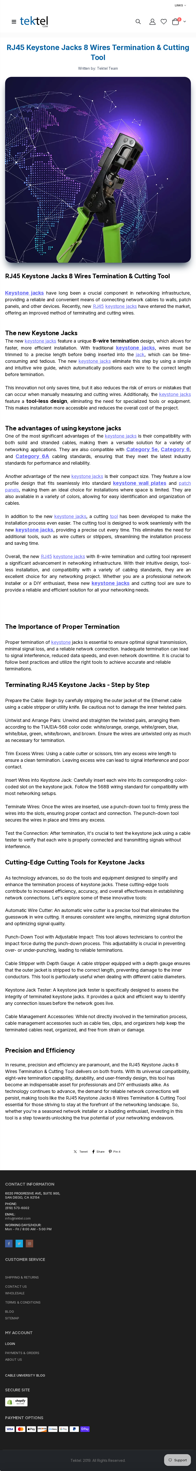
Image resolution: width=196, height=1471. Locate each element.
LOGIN (10, 1344)
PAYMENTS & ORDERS (22, 1353)
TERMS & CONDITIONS (23, 1302)
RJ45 (98, 306)
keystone (61, 642)
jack (140, 354)
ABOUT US (13, 1359)
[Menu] (14, 22)
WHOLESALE (14, 1293)
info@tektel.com (18, 1218)
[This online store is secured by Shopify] (16, 1402)
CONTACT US (16, 1286)
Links (179, 5)
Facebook (9, 1243)
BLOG (9, 1311)
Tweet (83, 1151)
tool (114, 516)
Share (100, 1151)
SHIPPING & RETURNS (22, 1277)
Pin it (116, 1151)
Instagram (29, 1243)
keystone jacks (121, 306)
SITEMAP (12, 1318)
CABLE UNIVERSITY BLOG (25, 1375)
